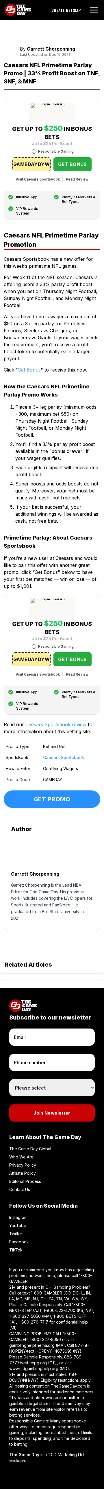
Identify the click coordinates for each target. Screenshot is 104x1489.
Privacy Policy (22, 1165)
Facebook (19, 1241)
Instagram (18, 1217)
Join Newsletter (52, 1113)
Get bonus (72, 164)
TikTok (16, 1249)
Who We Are (21, 1156)
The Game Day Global (30, 1148)
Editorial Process (25, 1181)
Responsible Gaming (56, 151)
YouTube (17, 1225)
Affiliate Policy (22, 1173)
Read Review (77, 179)
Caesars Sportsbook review (55, 724)
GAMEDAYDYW (31, 164)
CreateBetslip (66, 10)
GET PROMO (52, 799)
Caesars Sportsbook (63, 757)
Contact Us (19, 1189)
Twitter (15, 1233)
